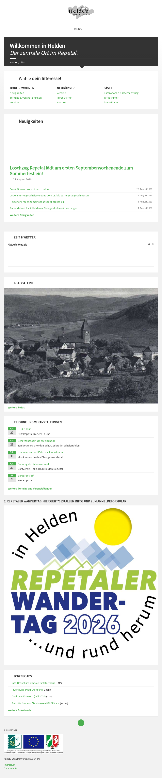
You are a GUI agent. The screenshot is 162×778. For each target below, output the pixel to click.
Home (13, 62)
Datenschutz (10, 768)
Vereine (14, 102)
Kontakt (61, 102)
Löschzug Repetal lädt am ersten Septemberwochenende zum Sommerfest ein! (71, 171)
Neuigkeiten (17, 93)
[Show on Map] (154, 29)
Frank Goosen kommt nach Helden (30, 189)
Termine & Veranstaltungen (26, 97)
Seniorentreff (26, 475)
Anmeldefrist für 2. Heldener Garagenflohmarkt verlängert (44, 208)
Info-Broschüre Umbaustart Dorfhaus (33, 683)
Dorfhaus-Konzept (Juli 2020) (29, 696)
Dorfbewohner (22, 88)
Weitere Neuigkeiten (22, 215)
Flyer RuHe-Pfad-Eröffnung (27, 689)
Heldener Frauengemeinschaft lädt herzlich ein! (37, 202)
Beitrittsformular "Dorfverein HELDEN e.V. (35, 703)
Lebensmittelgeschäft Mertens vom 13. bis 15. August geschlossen (49, 195)
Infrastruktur (64, 97)
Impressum (9, 764)
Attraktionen (111, 102)
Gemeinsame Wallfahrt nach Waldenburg (41, 452)
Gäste (108, 88)
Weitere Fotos (16, 407)
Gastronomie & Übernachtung (121, 93)
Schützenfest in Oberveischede (37, 441)
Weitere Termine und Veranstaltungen (30, 488)
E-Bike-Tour (24, 429)
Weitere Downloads (19, 710)
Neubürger (65, 88)
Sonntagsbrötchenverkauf (33, 464)
